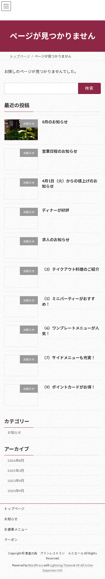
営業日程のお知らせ (59, 151)
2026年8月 (16, 460)
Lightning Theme (61, 565)
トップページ (14, 509)
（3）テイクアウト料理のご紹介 (70, 269)
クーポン (11, 540)
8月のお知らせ (55, 121)
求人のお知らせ (55, 239)
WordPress (35, 565)
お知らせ (14, 432)
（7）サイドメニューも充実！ (68, 357)
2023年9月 (16, 480)
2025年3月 (16, 470)
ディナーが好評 (55, 210)
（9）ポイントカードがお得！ (68, 387)
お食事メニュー (16, 529)
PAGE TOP (97, 556)
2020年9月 (16, 491)
